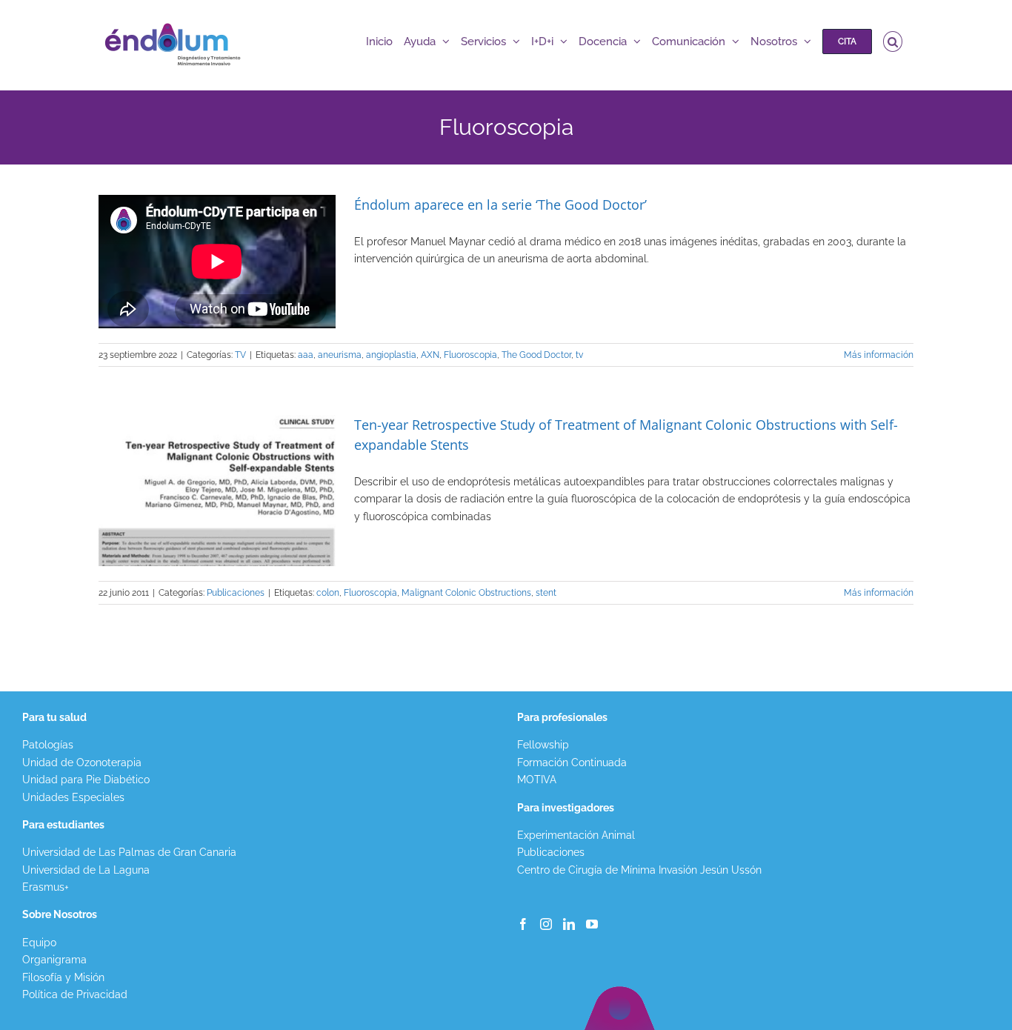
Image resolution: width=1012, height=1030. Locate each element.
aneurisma (340, 355)
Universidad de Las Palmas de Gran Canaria (129, 852)
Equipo (39, 942)
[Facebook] (523, 924)
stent (546, 593)
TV (240, 355)
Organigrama (54, 960)
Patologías (47, 745)
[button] (893, 41)
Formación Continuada (572, 762)
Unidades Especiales (73, 797)
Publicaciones (235, 593)
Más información (878, 355)
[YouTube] (592, 924)
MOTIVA (536, 779)
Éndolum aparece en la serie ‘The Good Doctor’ (500, 204)
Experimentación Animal (576, 835)
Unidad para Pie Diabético (86, 779)
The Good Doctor (536, 355)
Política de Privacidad (74, 994)
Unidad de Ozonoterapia (82, 762)
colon (327, 593)
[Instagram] (546, 924)
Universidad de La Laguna (86, 870)
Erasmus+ (45, 887)
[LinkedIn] (569, 924)
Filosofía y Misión (63, 977)
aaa (305, 355)
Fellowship (543, 745)
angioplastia (391, 355)
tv (579, 355)
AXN (430, 355)
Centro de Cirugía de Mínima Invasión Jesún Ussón (639, 870)
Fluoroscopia (470, 355)
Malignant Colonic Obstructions (466, 593)
